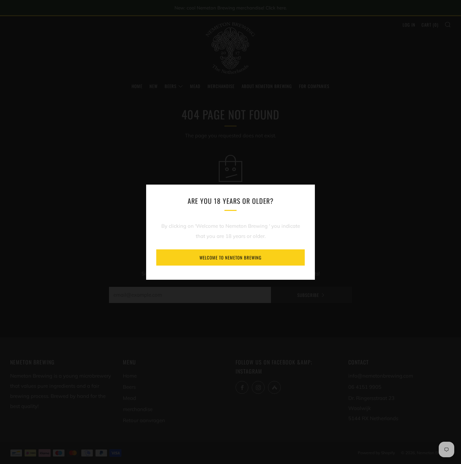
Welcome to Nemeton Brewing (230, 257)
